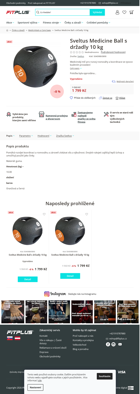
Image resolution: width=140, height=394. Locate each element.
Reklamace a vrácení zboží (53, 347)
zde (40, 380)
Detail (27, 279)
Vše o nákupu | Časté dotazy (51, 342)
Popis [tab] (9, 135)
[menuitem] (11, 23)
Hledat (97, 12)
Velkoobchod (79, 344)
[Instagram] (113, 344)
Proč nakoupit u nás (83, 335)
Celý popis (74, 68)
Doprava (44, 352)
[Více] (130, 21)
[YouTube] (120, 345)
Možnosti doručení (125, 81)
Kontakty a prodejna (83, 340)
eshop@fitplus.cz (110, 3)
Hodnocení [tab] (43, 135)
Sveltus (81, 56)
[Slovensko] (10, 338)
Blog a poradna (80, 349)
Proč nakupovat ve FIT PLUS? (41, 3)
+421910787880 (88, 3)
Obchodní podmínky (16, 3)
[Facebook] (108, 344)
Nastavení (35, 387)
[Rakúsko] (17, 338)
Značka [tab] (64, 135)
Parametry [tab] (25, 135)
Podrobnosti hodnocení (113, 52)
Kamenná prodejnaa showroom (57, 117)
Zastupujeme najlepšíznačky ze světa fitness (86, 117)
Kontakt (44, 335)
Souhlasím (104, 376)
